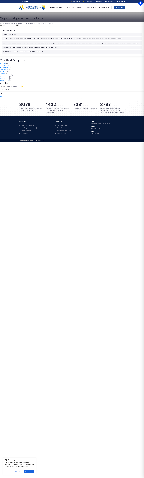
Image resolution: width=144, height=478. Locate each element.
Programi (2, 73)
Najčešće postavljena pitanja (29, 128)
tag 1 (1, 96)
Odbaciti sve (18, 471)
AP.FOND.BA (119, 7)
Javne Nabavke (91, 7)
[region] (19, 466)
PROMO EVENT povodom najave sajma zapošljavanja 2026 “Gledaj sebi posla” (23, 51)
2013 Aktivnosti (4, 79)
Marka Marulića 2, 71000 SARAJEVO (104, 1)
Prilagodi (9, 471)
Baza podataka (25, 133)
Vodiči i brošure (61, 133)
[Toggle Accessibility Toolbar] (140, 3)
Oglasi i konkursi (26, 130)
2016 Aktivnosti (4, 81)
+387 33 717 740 (77, 1)
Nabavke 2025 (4, 69)
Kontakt (26, 1)
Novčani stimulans (5, 75)
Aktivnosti (59, 7)
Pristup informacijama (27, 125)
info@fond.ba (88, 1)
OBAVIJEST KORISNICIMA (9, 34)
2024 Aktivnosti (4, 65)
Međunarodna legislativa (64, 130)
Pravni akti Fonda (62, 125)
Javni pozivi (3, 71)
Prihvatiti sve (28, 471)
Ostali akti (60, 128)
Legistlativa (70, 7)
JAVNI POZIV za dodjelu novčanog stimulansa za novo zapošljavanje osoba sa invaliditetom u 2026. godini (30, 47)
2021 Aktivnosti (4, 77)
